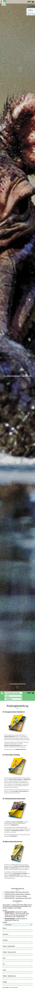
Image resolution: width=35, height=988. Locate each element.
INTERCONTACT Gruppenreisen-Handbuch (18, 894)
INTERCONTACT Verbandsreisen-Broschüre (18, 898)
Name (5, 928)
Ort (4, 964)
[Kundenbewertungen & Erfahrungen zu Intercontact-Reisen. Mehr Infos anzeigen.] (30, 10)
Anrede (5, 922)
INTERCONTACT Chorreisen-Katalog (16, 896)
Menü (29, 2)
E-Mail (5, 982)
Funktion (5, 940)
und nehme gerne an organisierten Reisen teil (16, 919)
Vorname (6, 934)
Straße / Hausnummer (9, 952)
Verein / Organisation (9, 946)
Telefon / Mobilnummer (9, 976)
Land (4, 970)
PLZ (4, 958)
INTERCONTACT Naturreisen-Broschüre (17, 892)
